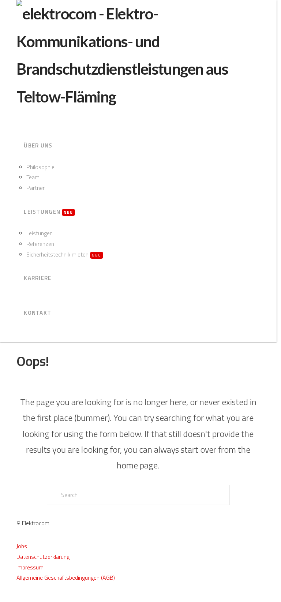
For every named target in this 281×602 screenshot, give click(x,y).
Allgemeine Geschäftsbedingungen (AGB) (65, 577)
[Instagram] (27, 599)
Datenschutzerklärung (43, 556)
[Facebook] (18, 599)
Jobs (21, 546)
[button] (19, 118)
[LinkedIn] (23, 599)
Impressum (30, 567)
